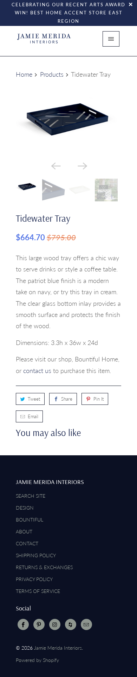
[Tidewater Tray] (68, 120)
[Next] (82, 165)
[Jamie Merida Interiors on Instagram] (54, 624)
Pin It (98, 399)
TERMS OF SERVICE (38, 591)
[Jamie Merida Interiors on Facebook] (23, 624)
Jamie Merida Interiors (58, 648)
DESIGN (25, 508)
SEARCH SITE (30, 496)
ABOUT (24, 531)
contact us (37, 370)
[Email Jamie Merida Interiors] (86, 624)
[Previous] (55, 165)
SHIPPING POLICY (36, 555)
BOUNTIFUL (29, 520)
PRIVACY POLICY (34, 579)
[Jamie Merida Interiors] (44, 41)
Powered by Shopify (37, 660)
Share (66, 399)
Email (33, 416)
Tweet (34, 399)
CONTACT (27, 543)
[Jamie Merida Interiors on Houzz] (70, 624)
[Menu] (111, 39)
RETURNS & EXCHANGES (44, 567)
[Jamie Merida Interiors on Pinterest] (39, 624)
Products (52, 74)
